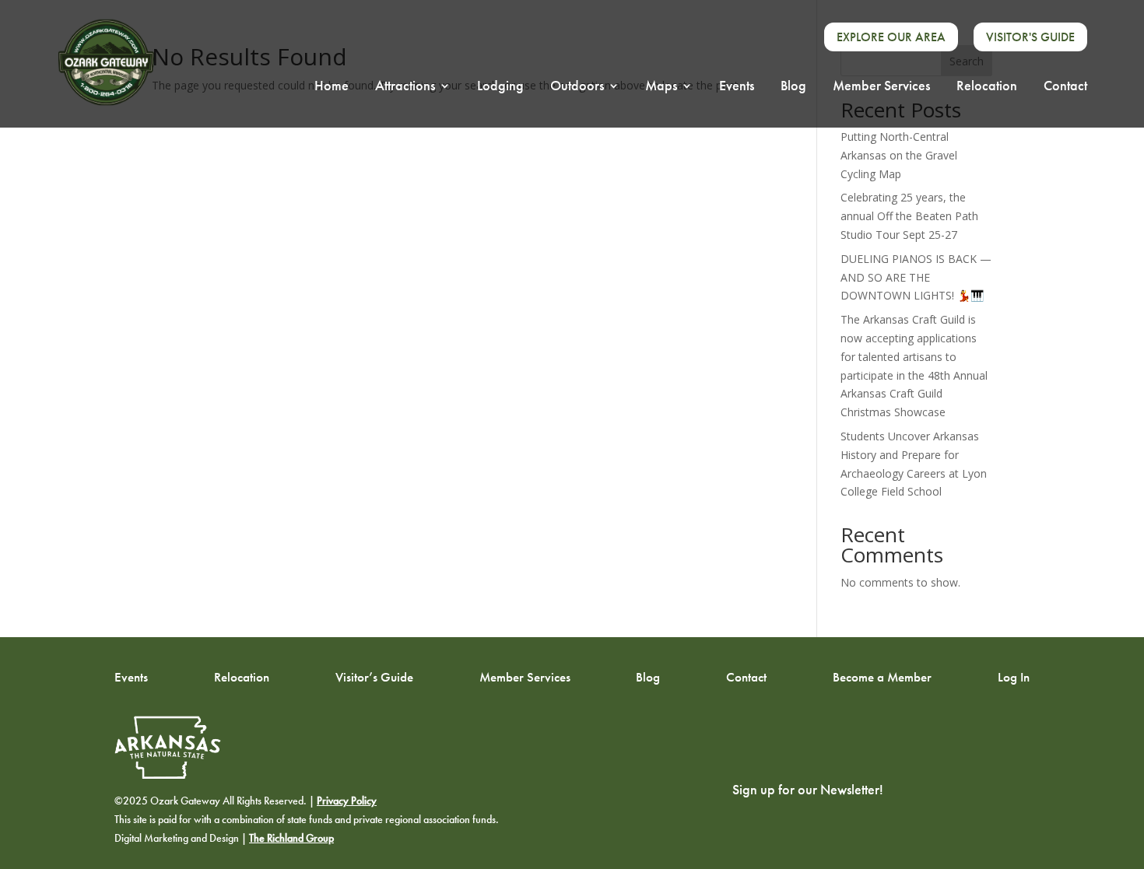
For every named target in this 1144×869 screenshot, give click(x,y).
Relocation (986, 87)
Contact (1065, 87)
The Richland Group (291, 838)
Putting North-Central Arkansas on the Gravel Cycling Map (898, 155)
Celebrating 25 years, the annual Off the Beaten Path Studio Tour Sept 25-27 (909, 216)
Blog (793, 87)
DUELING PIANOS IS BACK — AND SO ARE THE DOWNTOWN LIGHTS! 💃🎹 (915, 277)
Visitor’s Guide (374, 676)
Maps (661, 87)
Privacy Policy (347, 801)
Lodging (500, 87)
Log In (1014, 676)
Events (736, 87)
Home (331, 87)
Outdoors (577, 87)
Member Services (881, 87)
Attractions (405, 87)
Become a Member (882, 676)
